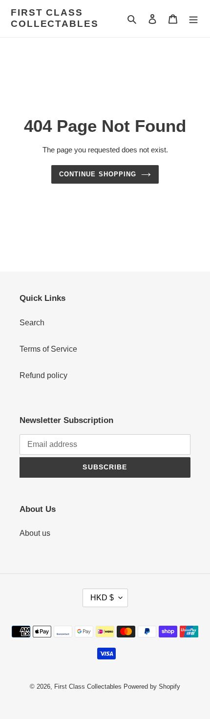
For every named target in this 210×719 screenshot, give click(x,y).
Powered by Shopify (152, 686)
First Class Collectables (55, 18)
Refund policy (43, 375)
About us (35, 533)
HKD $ (102, 597)
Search (32, 322)
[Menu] (193, 18)
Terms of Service (48, 349)
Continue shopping (97, 174)
